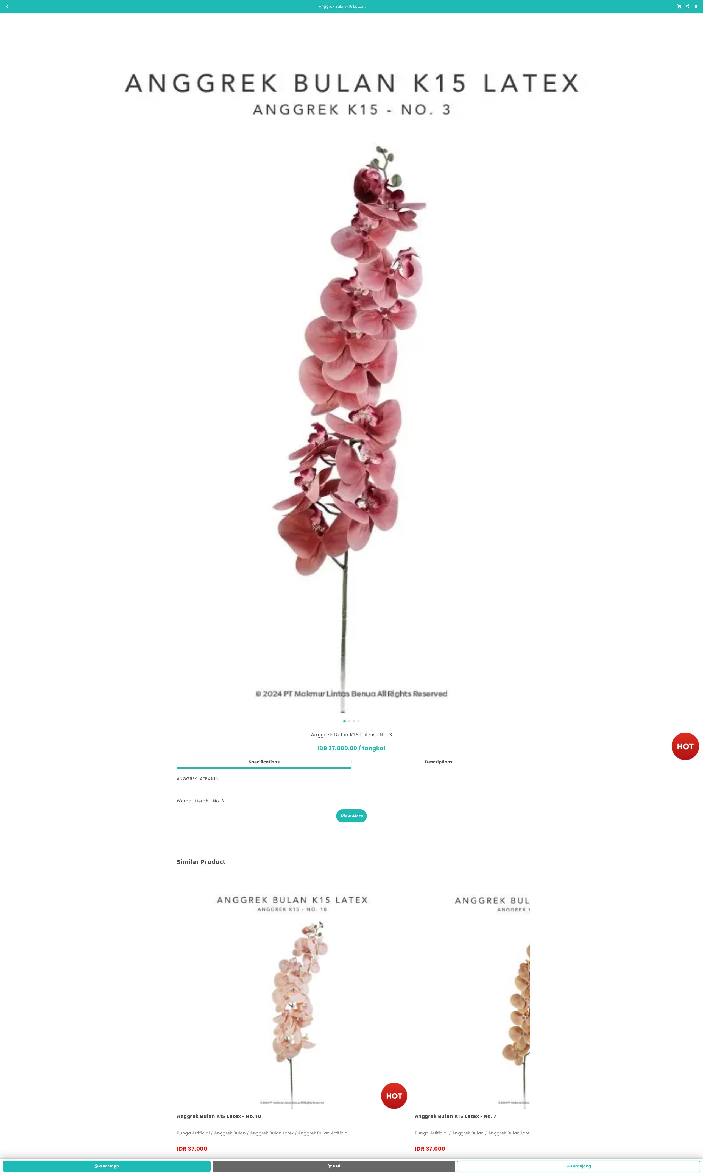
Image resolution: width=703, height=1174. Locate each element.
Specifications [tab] (264, 762)
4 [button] (358, 721)
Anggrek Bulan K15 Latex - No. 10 (219, 1116)
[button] (351, 815)
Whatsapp (108, 1166)
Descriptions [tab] (439, 762)
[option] (351, 365)
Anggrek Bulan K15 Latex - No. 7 (455, 1116)
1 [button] (344, 721)
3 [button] (354, 721)
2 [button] (349, 721)
